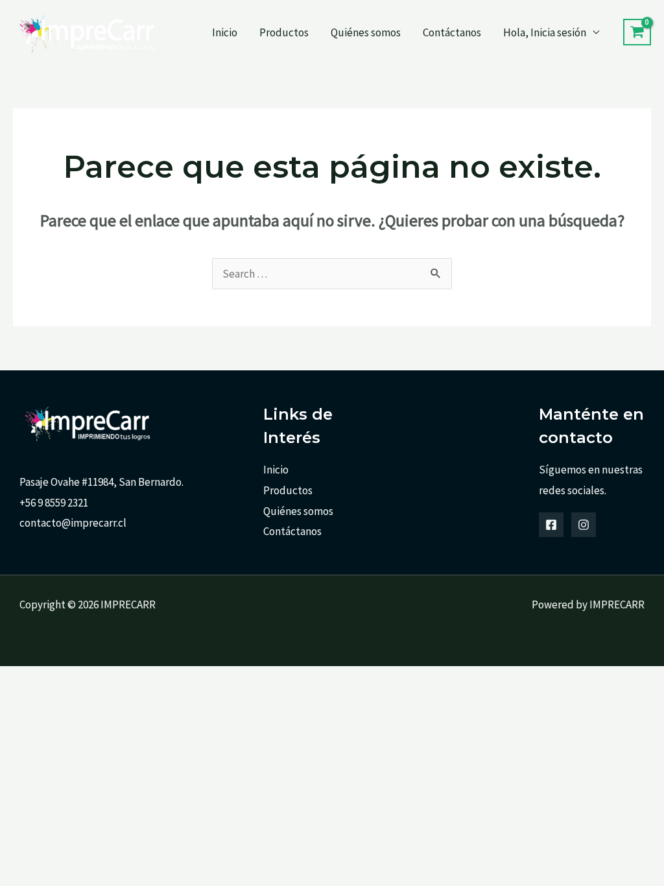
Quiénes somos (366, 32)
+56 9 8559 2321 (53, 503)
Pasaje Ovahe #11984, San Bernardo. (101, 482)
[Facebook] (551, 524)
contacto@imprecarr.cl (72, 523)
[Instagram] (583, 524)
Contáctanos (452, 32)
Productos (284, 32)
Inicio (224, 32)
